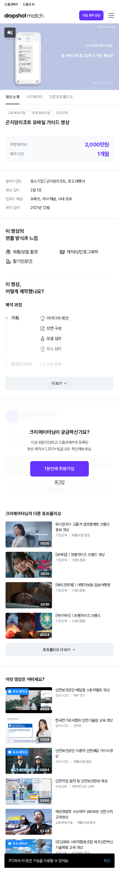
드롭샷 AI (29, 4)
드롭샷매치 (11, 4)
